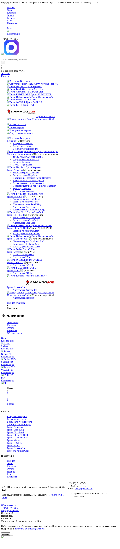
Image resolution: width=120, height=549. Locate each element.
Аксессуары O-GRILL (24, 265)
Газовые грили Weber (23, 254)
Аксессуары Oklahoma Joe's (26, 246)
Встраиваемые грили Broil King (28, 209)
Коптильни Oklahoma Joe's (26, 244)
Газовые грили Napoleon (25, 175)
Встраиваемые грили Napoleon (28, 183)
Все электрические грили (25, 149)
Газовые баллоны (21, 162)
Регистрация (13, 34)
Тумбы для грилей (22, 188)
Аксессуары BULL (22, 273)
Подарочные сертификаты (26, 159)
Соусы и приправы (22, 164)
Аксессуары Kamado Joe (25, 290)
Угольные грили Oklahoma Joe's (28, 241)
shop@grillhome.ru (83, 488)
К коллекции (7, 340)
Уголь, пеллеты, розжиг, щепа (28, 156)
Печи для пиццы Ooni (43, 119)
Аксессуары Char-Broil (24, 223)
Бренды (11, 18)
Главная (11, 7)
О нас (10, 10)
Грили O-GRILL (34, 102)
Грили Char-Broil (35, 91)
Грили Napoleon (34, 86)
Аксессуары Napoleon (24, 191)
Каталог (5, 73)
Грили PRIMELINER (41, 94)
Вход (9, 28)
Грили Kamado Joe (46, 116)
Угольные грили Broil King (26, 199)
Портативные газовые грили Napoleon (32, 178)
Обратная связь (14, 333)
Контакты (12, 23)
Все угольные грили (23, 143)
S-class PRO (7, 362)
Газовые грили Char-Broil (25, 220)
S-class (4, 346)
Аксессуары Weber (22, 257)
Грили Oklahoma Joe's (42, 97)
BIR (3, 377)
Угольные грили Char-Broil (26, 217)
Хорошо (5, 534)
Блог (9, 20)
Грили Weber (29, 99)
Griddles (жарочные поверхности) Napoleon (34, 186)
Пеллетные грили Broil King (27, 204)
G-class (4, 338)
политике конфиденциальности (30, 528)
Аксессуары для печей (24, 298)
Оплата (10, 15)
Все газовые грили (22, 146)
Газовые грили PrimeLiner (26, 230)
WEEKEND (7, 370)
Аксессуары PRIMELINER (26, 233)
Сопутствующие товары (46, 84)
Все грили (25, 81)
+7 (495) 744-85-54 (10, 508)
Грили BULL (29, 105)
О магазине (12, 322)
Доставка (11, 12)
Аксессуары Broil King (24, 207)
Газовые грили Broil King (25, 201)
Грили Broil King (35, 89)
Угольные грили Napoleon (26, 172)
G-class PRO (7, 354)
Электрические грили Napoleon (28, 180)
